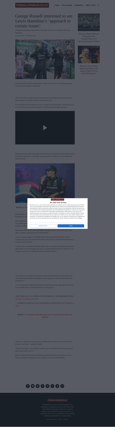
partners (38, 204)
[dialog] (57, 213)
